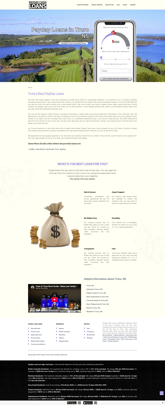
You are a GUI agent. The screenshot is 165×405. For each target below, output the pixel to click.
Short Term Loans (127, 339)
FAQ (88, 328)
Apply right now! (36, 335)
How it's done (35, 331)
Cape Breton (40, 149)
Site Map (89, 338)
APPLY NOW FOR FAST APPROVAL (116, 79)
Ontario (61, 338)
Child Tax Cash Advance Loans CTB (115, 337)
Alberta (61, 328)
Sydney (63, 149)
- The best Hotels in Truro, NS (96, 300)
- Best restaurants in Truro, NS (96, 297)
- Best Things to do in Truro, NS (97, 304)
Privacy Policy (35, 338)
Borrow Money (107, 335)
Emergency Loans (114, 339)
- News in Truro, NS (92, 308)
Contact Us (90, 331)
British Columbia (64, 331)
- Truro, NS (89, 285)
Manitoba (62, 335)
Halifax (32, 149)
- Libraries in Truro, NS (93, 289)
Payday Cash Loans (47, 354)
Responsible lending (37, 341)
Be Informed (91, 335)
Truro (57, 149)
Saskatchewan (63, 341)
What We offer (35, 328)
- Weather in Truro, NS (93, 311)
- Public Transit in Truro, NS (95, 293)
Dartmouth (50, 149)
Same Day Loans (131, 335)
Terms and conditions (38, 344)
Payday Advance (119, 335)
